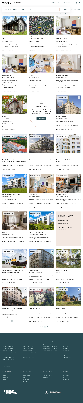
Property (15, 9)
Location (23, 9)
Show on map (77, 9)
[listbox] (11, 354)
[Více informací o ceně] (65, 129)
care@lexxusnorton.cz (63, 223)
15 (42, 326)
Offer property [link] (67, 2)
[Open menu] (80, 3)
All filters (65, 9)
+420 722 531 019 (17, 2)
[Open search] (73, 3)
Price (31, 9)
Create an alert (41, 118)
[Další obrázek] (25, 26)
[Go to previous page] (31, 327)
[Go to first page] (28, 327)
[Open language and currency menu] (76, 3)
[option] (11, 342)
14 (40, 326)
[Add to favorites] (25, 18)
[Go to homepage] (6, 3)
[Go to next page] (52, 327)
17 (47, 326)
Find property (56, 2)
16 (45, 326)
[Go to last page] (54, 327)
